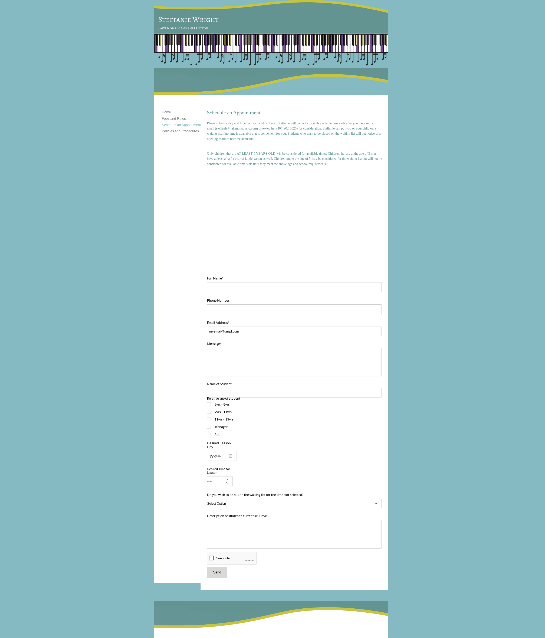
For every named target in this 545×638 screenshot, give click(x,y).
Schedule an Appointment (181, 125)
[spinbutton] (216, 481)
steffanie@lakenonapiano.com (236, 128)
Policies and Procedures (180, 131)
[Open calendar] (230, 456)
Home (166, 112)
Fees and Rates (174, 118)
